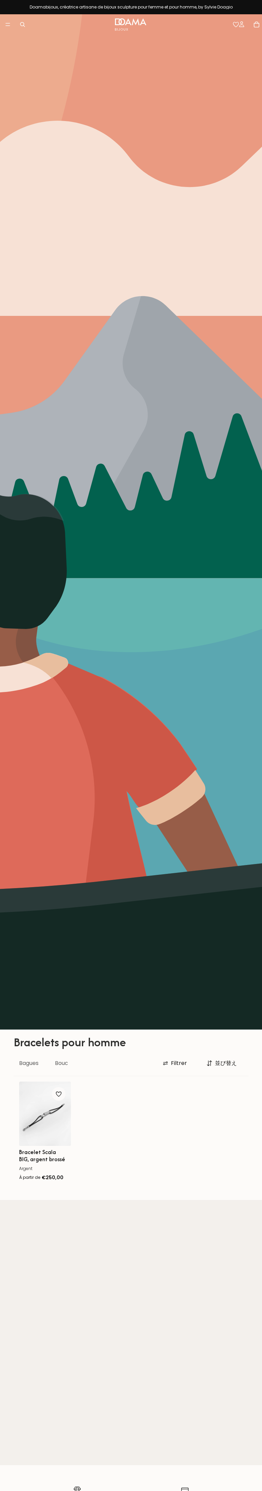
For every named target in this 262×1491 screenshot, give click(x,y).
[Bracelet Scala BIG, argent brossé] (45, 1114)
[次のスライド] (63, 1113)
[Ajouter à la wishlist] (59, 1094)
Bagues (29, 1063)
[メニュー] (8, 24)
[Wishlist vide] (236, 24)
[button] (221, 1063)
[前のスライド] (26, 1113)
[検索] (22, 24)
